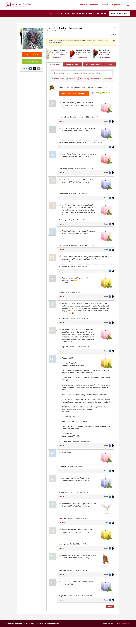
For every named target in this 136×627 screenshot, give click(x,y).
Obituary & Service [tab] (93, 64)
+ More (112, 64)
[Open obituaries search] (128, 4)
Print (110, 606)
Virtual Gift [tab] (83, 78)
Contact (105, 5)
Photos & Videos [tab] (72, 64)
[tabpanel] (81, 338)
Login (114, 27)
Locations (94, 5)
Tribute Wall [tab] (54, 64)
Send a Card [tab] (108, 78)
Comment (62, 121)
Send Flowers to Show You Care (74, 93)
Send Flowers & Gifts (119, 13)
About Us (83, 5)
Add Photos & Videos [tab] (59, 78)
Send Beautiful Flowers (32, 54)
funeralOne (124, 623)
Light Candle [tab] (72, 78)
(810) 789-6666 (117, 5)
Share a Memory (31, 61)
